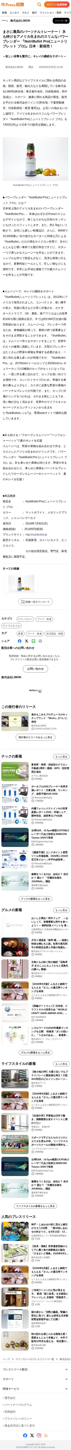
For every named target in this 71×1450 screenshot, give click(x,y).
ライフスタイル (11, 625)
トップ (6, 1359)
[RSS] (46, 1435)
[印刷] (40, 641)
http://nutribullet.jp (36, 534)
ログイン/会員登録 (57, 4)
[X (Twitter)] (26, 641)
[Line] (33, 641)
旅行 (34, 12)
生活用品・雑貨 (54, 633)
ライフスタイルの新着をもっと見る (35, 1206)
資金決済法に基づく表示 (19, 1425)
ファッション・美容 (50, 12)
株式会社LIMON (14, 67)
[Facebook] (19, 641)
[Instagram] (39, 1435)
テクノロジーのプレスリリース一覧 (35, 1359)
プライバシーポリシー (17, 1418)
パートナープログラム (17, 1404)
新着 (4, 12)
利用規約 (9, 1411)
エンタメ (14, 12)
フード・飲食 (44, 619)
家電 (20, 633)
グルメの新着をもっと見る (35, 1052)
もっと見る (61, 756)
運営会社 (9, 1397)
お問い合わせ (35, 668)
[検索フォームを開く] (39, 4)
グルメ (25, 12)
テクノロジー (25, 619)
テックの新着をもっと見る (35, 898)
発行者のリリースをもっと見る (35, 737)
